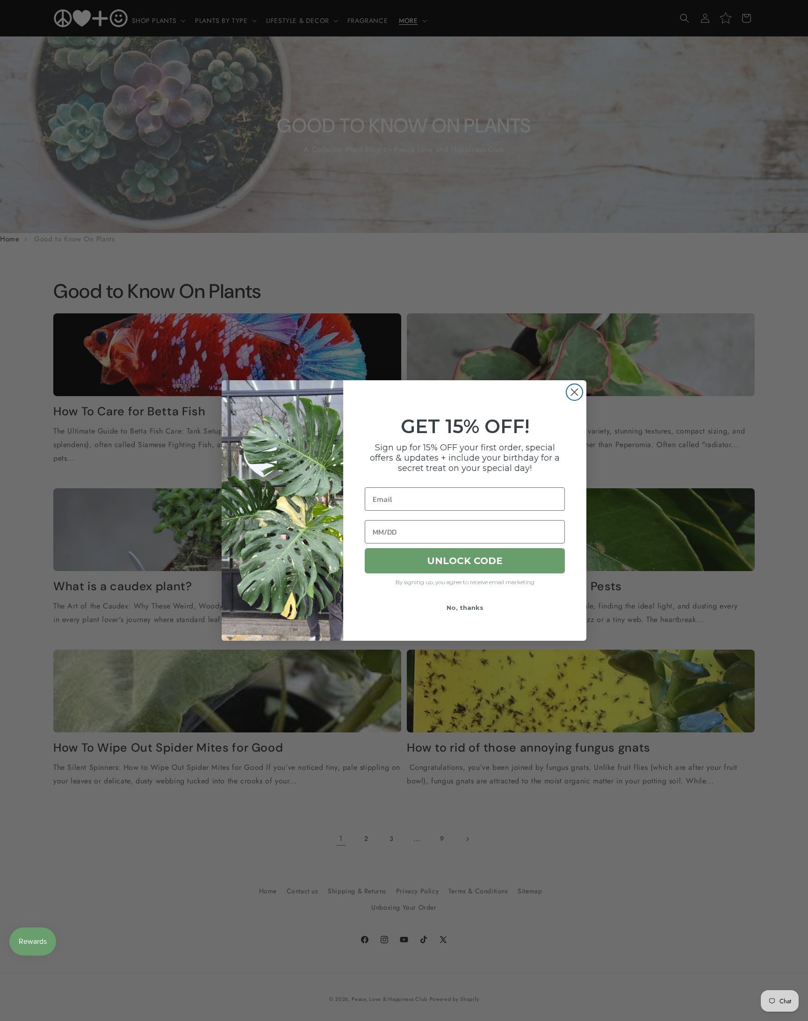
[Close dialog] (574, 392)
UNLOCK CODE (465, 560)
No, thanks (465, 607)
